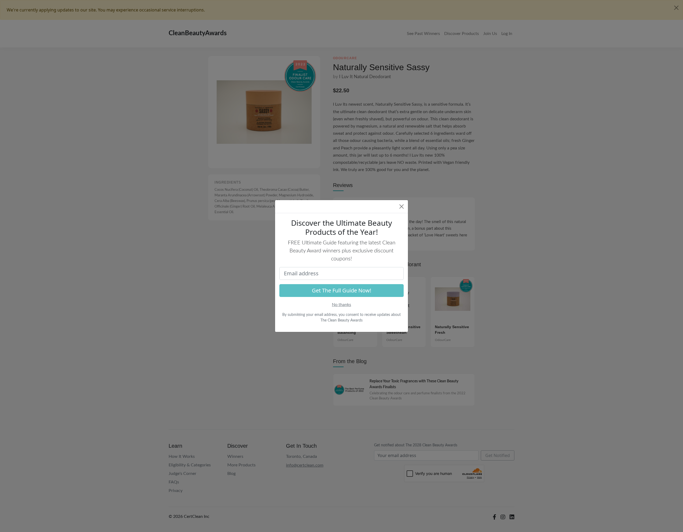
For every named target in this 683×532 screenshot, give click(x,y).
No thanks (341, 305)
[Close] (401, 206)
